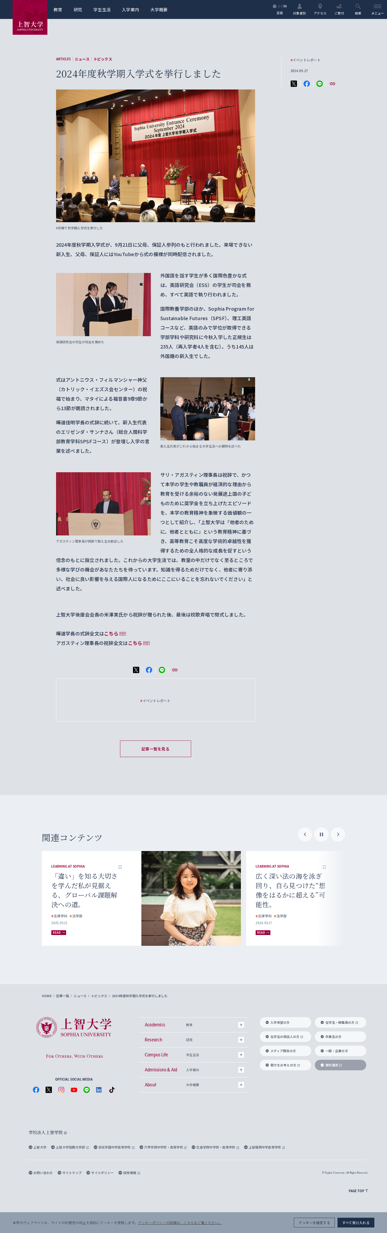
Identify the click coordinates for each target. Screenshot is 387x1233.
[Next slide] (338, 834)
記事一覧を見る (155, 749)
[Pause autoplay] (321, 834)
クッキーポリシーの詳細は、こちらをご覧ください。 (180, 1222)
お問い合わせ (43, 1172)
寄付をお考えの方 (283, 1065)
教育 (60, 9)
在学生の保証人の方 (284, 1036)
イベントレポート (306, 60)
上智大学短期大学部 (71, 1147)
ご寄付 (339, 13)
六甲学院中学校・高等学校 (164, 1147)
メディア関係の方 (283, 1050)
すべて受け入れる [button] (356, 1222)
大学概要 (161, 9)
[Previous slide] (305, 834)
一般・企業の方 (336, 1050)
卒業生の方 (333, 1036)
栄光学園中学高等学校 (115, 1147)
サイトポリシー (102, 1172)
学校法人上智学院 (46, 1132)
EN (285, 6)
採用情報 (130, 1172)
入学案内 (133, 9)
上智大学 (39, 1147)
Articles (63, 59)
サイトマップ (72, 1172)
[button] (120, 866)
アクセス (320, 13)
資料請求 (331, 1065)
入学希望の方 (280, 1022)
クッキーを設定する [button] (314, 1222)
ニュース (82, 59)
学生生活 (104, 9)
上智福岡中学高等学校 (265, 1147)
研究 (80, 9)
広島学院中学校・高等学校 (216, 1147)
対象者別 (299, 13)
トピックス (102, 59)
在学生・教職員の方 (339, 1022)
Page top (356, 1191)
